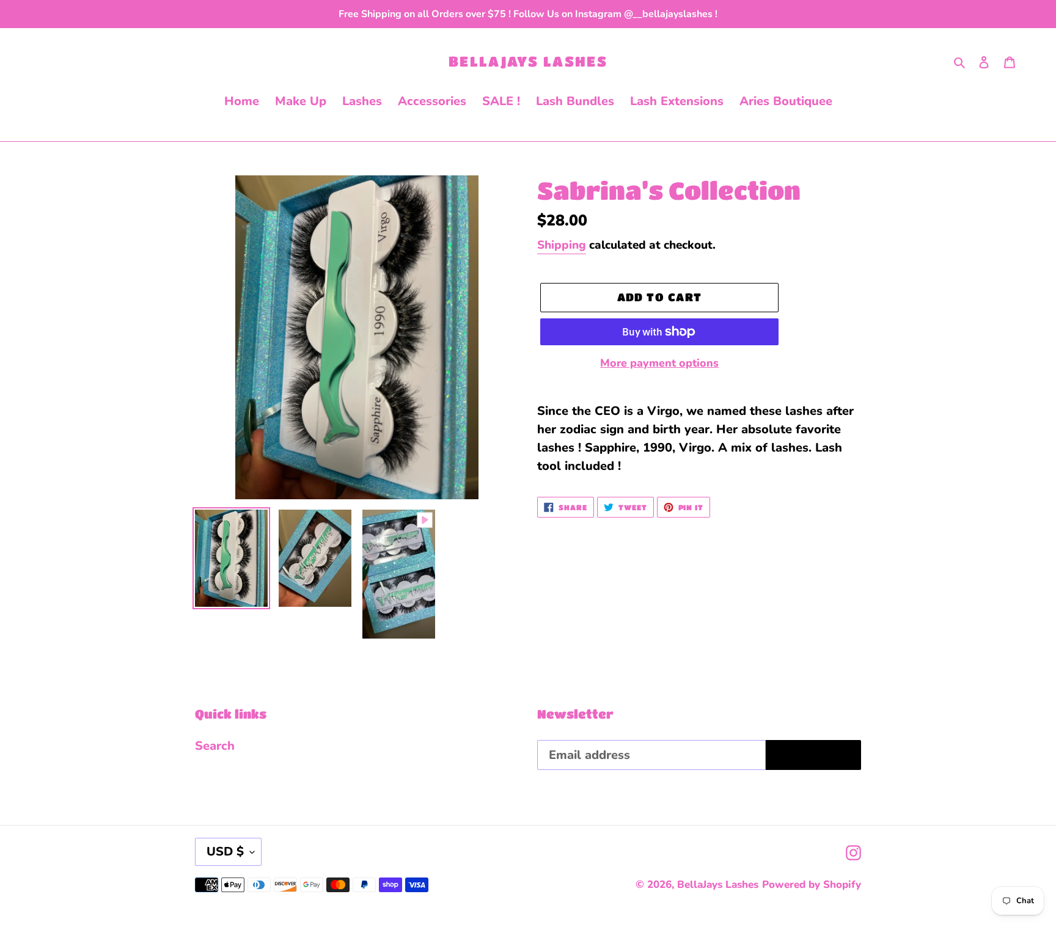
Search (215, 746)
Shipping (561, 245)
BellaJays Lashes (528, 61)
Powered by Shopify (811, 885)
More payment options (659, 363)
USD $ (225, 851)
